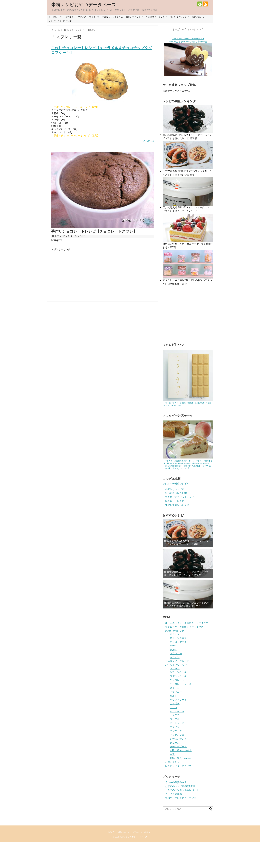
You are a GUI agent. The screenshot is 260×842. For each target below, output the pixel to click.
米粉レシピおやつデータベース (83, 4)
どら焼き (175, 703)
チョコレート (177, 680)
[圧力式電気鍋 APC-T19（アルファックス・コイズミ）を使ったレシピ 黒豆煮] (188, 563)
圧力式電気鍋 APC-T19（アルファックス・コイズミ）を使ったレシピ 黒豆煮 (187, 573)
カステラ (175, 634)
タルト (173, 649)
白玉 (172, 754)
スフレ (58, 236)
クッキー (175, 668)
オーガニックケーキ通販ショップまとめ (67, 17)
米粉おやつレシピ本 (176, 493)
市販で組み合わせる (181, 750)
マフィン (175, 657)
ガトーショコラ (178, 638)
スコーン (175, 688)
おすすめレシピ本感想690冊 (180, 786)
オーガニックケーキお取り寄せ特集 (188, 41)
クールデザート (178, 746)
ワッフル (175, 719)
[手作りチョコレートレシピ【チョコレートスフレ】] (102, 227)
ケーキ (173, 645)
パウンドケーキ (178, 699)
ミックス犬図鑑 (173, 794)
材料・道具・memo (180, 758)
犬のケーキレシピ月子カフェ (180, 798)
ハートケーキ (177, 723)
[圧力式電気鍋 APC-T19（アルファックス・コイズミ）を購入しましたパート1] (188, 594)
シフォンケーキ (178, 672)
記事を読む (57, 240)
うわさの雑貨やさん (176, 782)
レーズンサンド (178, 738)
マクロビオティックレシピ (179, 497)
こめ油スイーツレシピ (156, 17)
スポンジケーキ (178, 676)
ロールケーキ (177, 711)
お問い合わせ (198, 17)
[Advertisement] (76, 272)
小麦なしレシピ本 (174, 489)
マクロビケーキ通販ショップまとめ (106, 17)
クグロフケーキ (178, 641)
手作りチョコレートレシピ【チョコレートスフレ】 (94, 231)
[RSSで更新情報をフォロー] (205, 4)
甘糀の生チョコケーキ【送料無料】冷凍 (188, 39)
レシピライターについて (60, 21)
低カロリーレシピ (174, 501)
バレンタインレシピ (179, 17)
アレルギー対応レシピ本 (176, 483)
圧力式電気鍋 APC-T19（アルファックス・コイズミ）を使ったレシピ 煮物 (187, 543)
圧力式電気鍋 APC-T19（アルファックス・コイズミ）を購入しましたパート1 (187, 604)
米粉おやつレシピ (134, 17)
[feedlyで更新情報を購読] (199, 4)
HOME (111, 832)
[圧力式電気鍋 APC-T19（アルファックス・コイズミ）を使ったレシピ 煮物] (188, 533)
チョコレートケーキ (181, 684)
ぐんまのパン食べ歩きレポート (182, 790)
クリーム (175, 742)
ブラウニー (176, 653)
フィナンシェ (177, 735)
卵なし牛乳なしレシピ (177, 505)
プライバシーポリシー (142, 832)
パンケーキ (176, 731)
